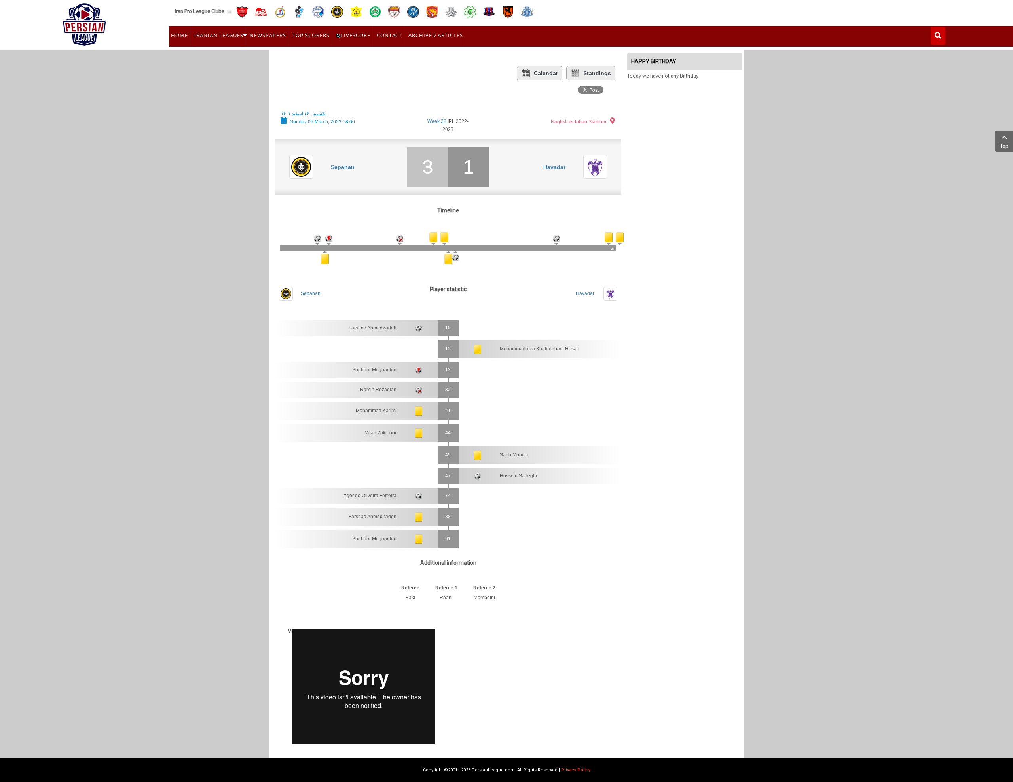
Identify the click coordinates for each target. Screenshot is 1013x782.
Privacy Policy (575, 770)
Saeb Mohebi (514, 455)
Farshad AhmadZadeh (372, 328)
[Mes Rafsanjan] (508, 11)
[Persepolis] (242, 11)
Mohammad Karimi (376, 410)
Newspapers (268, 35)
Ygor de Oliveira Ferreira (369, 495)
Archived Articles (435, 35)
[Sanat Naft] (356, 11)
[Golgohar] (413, 11)
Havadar (554, 167)
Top (1004, 146)
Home (179, 35)
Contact (389, 35)
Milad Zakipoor (380, 432)
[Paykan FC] (299, 11)
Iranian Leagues (218, 35)
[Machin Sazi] (470, 11)
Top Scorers (311, 35)
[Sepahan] (337, 11)
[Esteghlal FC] (318, 11)
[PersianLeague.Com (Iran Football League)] (84, 22)
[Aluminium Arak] (527, 11)
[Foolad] (394, 11)
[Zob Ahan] (375, 11)
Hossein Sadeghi (518, 476)
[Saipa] (451, 11)
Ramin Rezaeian (378, 389)
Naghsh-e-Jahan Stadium (578, 122)
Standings (597, 73)
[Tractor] (261, 11)
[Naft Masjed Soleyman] (280, 11)
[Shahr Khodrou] (432, 11)
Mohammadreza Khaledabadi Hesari (539, 349)
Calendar (546, 73)
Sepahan (343, 167)
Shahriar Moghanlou (374, 370)
